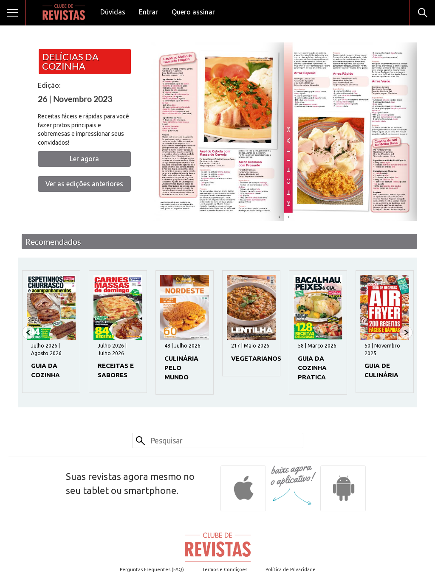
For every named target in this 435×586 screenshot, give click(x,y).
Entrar (148, 12)
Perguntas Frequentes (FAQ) (152, 569)
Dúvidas (112, 12)
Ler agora (84, 159)
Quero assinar (193, 12)
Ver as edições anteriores (84, 184)
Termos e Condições (224, 569)
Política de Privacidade (291, 569)
